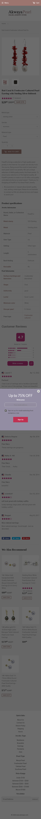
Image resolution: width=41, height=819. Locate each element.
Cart (37, 3)
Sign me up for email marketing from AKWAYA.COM (20, 412)
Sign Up (20, 420)
